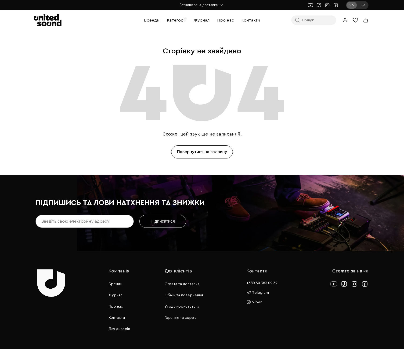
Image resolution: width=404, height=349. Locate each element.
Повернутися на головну (202, 152)
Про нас (225, 20)
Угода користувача (182, 306)
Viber (257, 302)
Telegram (260, 292)
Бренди (151, 20)
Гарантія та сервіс (181, 318)
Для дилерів (119, 329)
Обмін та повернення (184, 295)
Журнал (202, 20)
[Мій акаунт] (345, 20)
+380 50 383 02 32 (262, 283)
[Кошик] (365, 20)
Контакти (251, 20)
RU (363, 5)
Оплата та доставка (182, 284)
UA (352, 5)
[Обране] (355, 20)
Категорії (176, 20)
